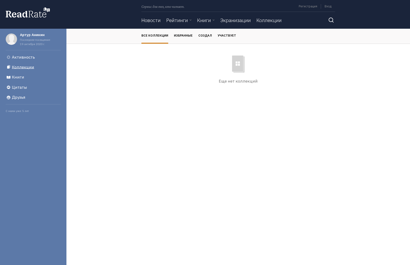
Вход (328, 6)
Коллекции (269, 20)
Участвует (227, 35)
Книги (204, 20)
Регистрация (308, 6)
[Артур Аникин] (11, 39)
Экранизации (235, 20)
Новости (151, 20)
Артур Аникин (32, 35)
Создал (205, 35)
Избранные (183, 35)
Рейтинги (177, 20)
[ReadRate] (28, 12)
